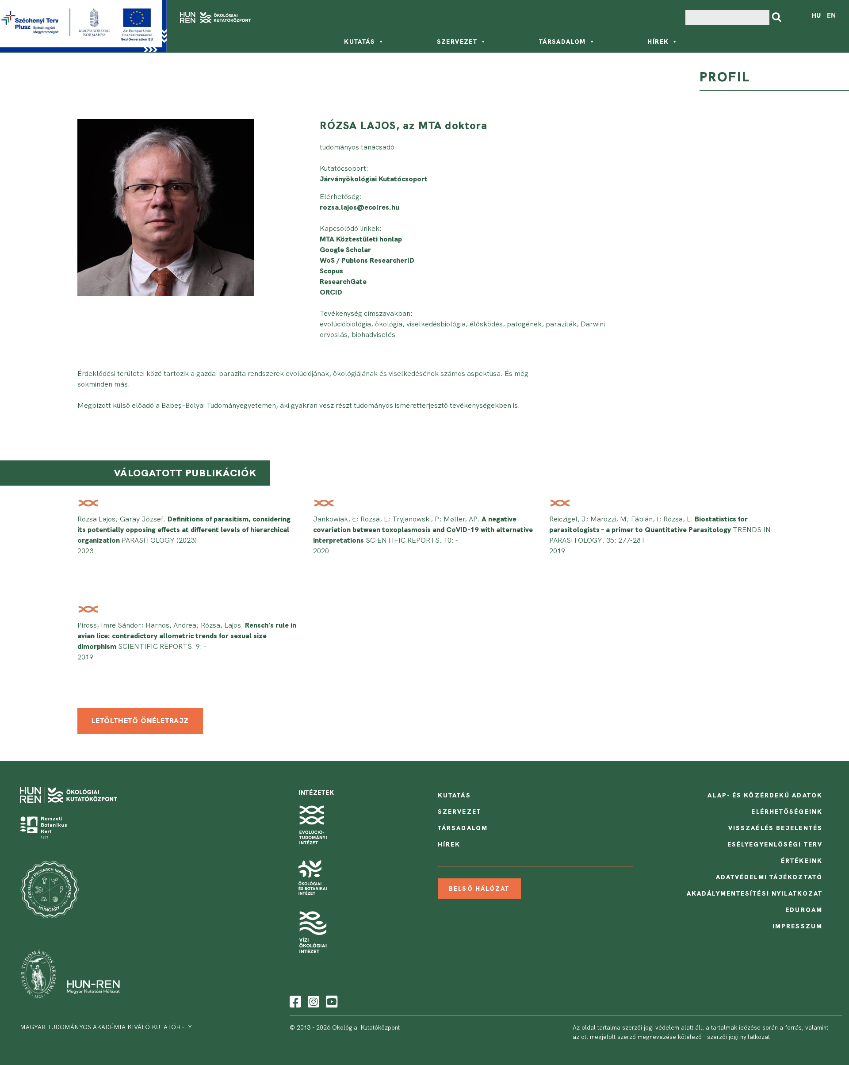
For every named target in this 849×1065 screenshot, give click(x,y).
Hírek (658, 42)
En (831, 15)
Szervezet (457, 42)
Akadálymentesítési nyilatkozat (754, 893)
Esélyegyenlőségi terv (774, 844)
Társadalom (562, 42)
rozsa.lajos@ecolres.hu (359, 207)
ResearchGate (343, 281)
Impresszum (797, 926)
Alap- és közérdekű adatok (765, 795)
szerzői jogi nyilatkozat (738, 1037)
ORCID (331, 292)
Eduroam (803, 910)
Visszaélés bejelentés (775, 828)
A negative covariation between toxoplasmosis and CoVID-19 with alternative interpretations (423, 529)
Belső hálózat (479, 889)
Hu (816, 15)
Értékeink (801, 861)
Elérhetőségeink (786, 812)
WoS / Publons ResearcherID (367, 260)
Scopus (331, 271)
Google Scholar (345, 249)
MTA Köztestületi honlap (361, 239)
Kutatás (359, 42)
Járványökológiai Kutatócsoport (374, 179)
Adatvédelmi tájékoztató (769, 877)
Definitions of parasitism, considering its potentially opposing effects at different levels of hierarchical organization (184, 529)
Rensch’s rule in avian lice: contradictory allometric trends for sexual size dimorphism (186, 636)
